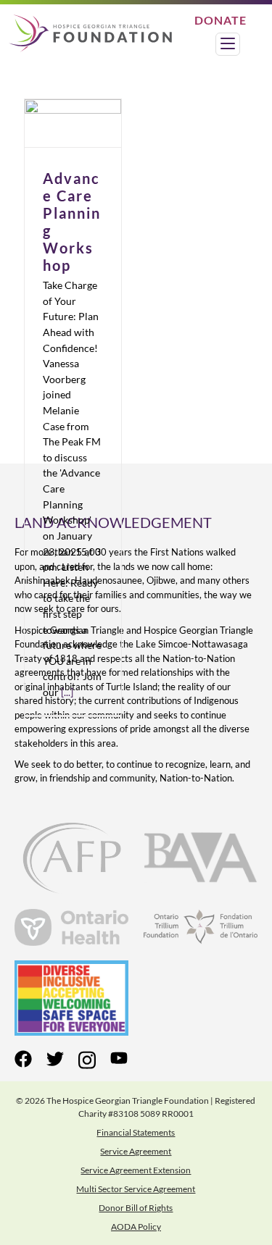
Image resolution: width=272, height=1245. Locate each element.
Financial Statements (135, 1132)
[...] (67, 692)
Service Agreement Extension (136, 1170)
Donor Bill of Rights (136, 1207)
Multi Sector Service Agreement (135, 1188)
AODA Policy (136, 1226)
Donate (220, 20)
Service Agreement (135, 1151)
